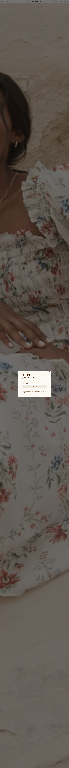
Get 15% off (34, 386)
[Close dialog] (49, 371)
